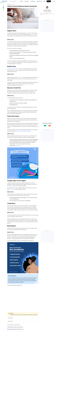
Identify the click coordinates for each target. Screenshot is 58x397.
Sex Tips (13, 4)
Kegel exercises (18, 145)
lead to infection (12, 189)
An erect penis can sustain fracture (13, 68)
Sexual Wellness (9, 4)
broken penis (20, 77)
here (21, 285)
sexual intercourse (33, 34)
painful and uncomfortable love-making (23, 131)
